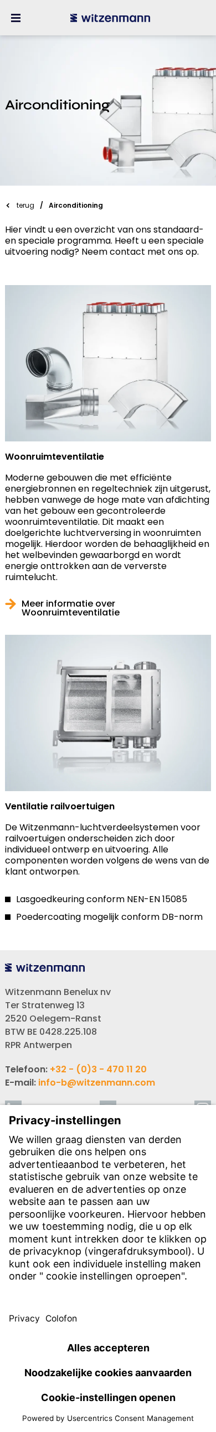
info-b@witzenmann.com (96, 1082)
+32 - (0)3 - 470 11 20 (98, 1069)
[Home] (110, 17)
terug (25, 205)
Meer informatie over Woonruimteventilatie (71, 608)
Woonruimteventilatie (54, 456)
